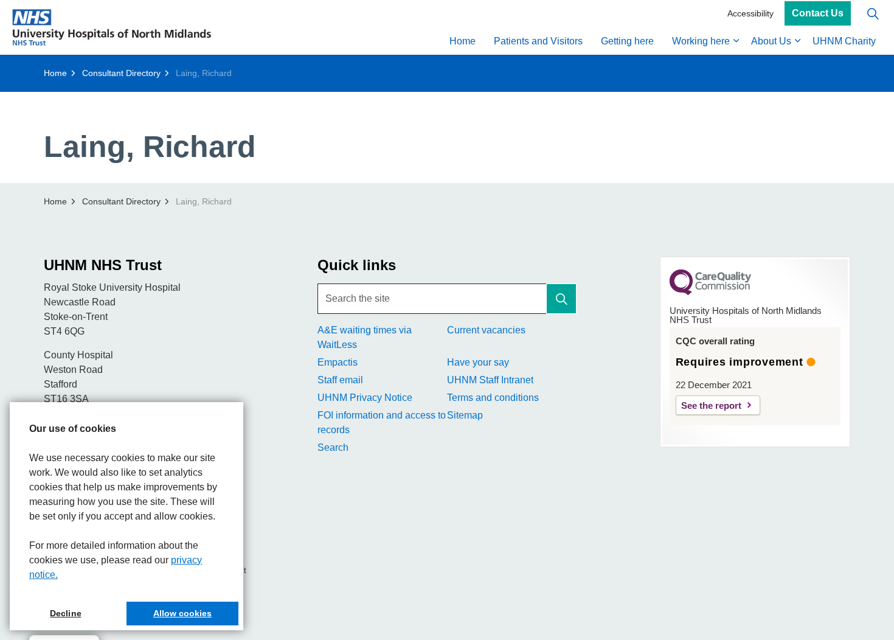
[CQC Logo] (710, 292)
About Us (771, 41)
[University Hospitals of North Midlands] (111, 27)
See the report (711, 405)
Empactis (337, 362)
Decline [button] (65, 613)
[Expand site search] (873, 13)
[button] (561, 298)
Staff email (340, 380)
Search (332, 447)
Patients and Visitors (538, 41)
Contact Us (818, 14)
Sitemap (465, 415)
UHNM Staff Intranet (490, 380)
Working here (701, 41)
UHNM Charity (844, 41)
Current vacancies (486, 330)
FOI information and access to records (381, 422)
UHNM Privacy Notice (364, 397)
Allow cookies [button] (182, 613)
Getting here (627, 41)
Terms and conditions (493, 397)
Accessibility (750, 13)
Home (462, 41)
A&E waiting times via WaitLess (364, 337)
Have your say (478, 362)
